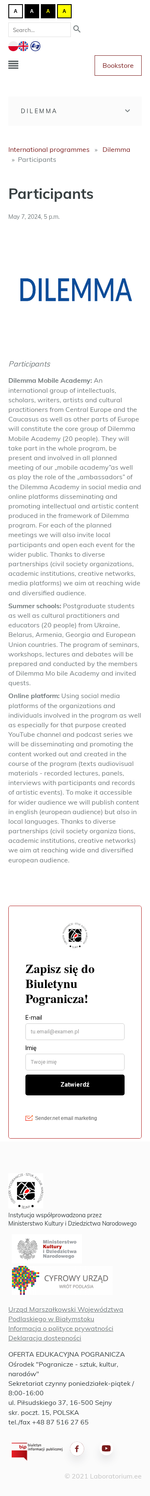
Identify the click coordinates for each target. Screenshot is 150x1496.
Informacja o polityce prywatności (60, 1328)
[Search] (77, 29)
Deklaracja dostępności (44, 1338)
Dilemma (39, 111)
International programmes (49, 149)
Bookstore (118, 65)
